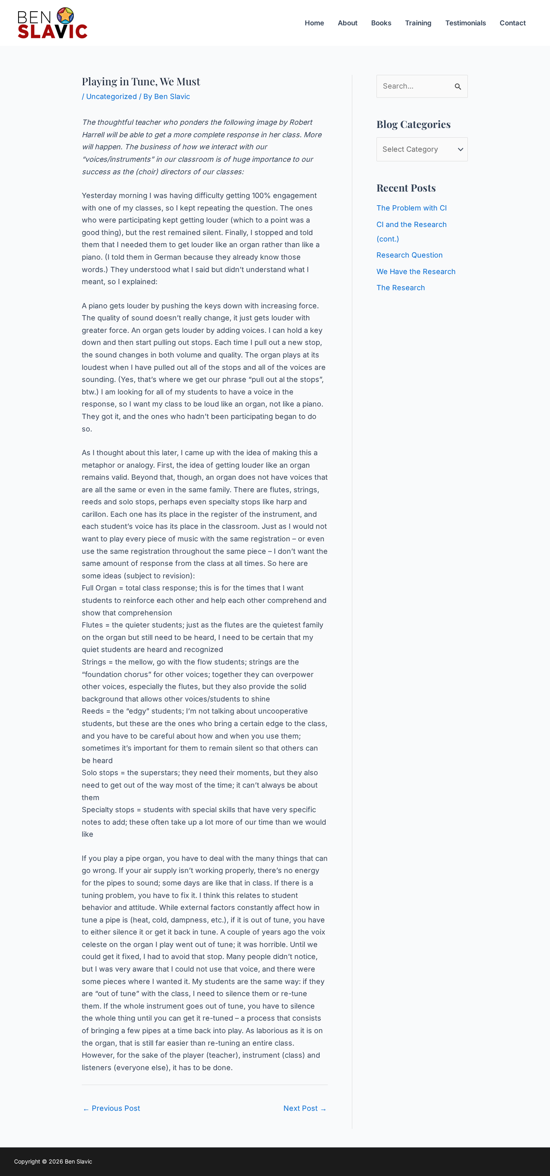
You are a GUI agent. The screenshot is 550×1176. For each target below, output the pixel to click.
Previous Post (111, 1108)
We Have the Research (416, 271)
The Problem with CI (411, 208)
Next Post (305, 1108)
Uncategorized (111, 96)
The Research (400, 287)
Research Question (409, 255)
